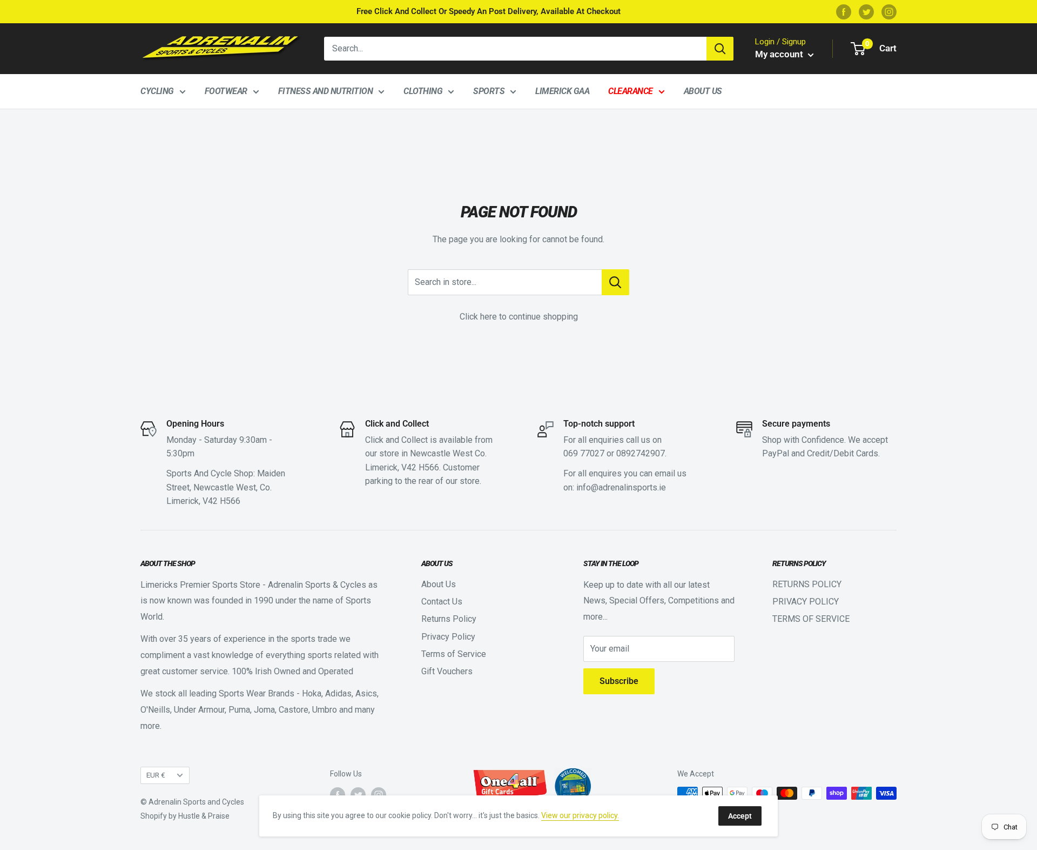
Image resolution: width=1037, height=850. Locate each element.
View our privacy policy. (580, 815)
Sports (488, 91)
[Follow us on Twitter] (866, 11)
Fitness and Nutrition (325, 91)
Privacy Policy (448, 637)
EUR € (155, 775)
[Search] (719, 49)
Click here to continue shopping (519, 316)
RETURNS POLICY (806, 584)
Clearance (630, 91)
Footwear (226, 91)
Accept (740, 816)
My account (780, 54)
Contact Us (441, 601)
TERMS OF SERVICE (811, 619)
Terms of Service (453, 654)
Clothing (422, 91)
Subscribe (619, 681)
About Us (703, 91)
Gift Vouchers (447, 671)
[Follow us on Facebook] (843, 11)
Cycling (157, 91)
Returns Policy (448, 619)
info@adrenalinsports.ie (621, 487)
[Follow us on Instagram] (889, 11)
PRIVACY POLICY (805, 601)
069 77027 (583, 453)
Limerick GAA (562, 91)
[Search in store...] (615, 282)
